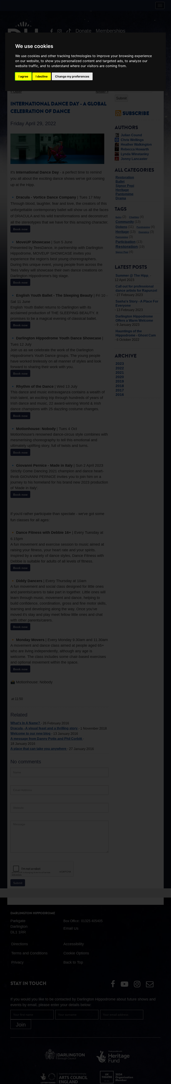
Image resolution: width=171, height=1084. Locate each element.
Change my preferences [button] (72, 76)
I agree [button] (23, 76)
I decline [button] (42, 76)
